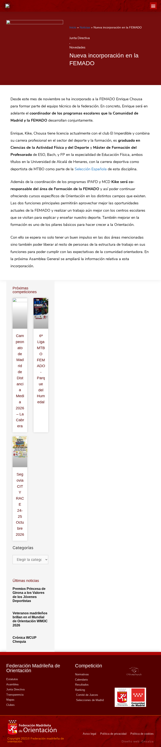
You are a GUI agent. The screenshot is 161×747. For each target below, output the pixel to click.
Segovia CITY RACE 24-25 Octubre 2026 (20, 504)
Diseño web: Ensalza (138, 741)
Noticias (85, 27)
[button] (153, 5)
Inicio (72, 27)
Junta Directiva (79, 38)
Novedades (77, 47)
